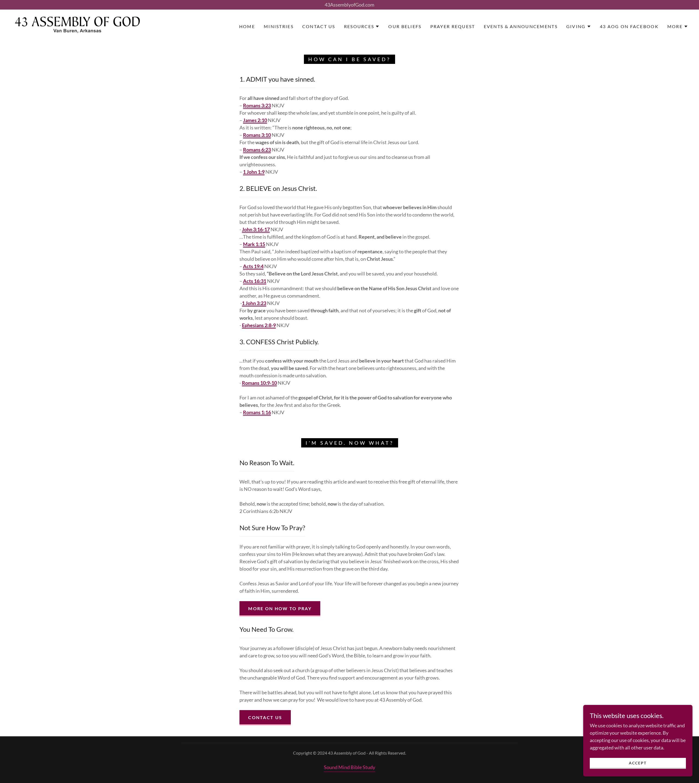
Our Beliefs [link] (404, 26)
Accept (638, 763)
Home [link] (247, 26)
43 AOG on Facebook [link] (629, 26)
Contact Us (265, 717)
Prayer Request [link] (452, 26)
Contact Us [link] (318, 26)
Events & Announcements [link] (521, 26)
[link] (77, 26)
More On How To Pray (279, 608)
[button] (362, 26)
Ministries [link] (279, 26)
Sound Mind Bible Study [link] (349, 767)
